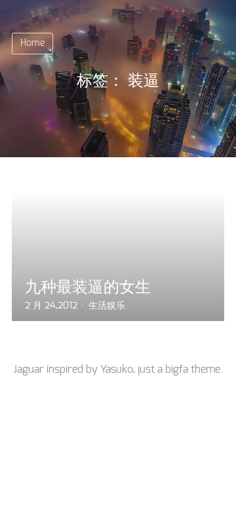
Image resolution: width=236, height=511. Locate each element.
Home (32, 43)
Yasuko (116, 369)
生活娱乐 (106, 306)
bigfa (176, 369)
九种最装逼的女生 (88, 286)
